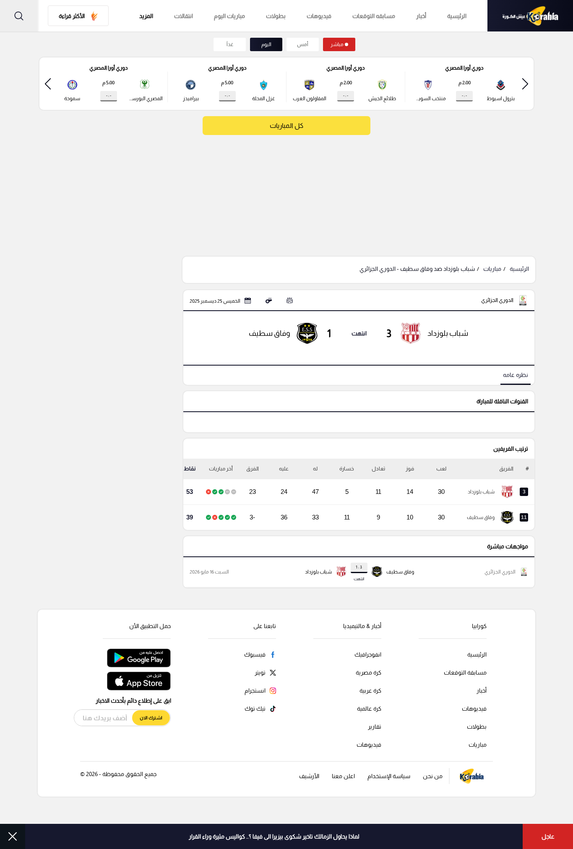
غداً (230, 44)
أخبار (421, 16)
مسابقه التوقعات (373, 16)
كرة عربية (370, 690)
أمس (302, 44)
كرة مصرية (368, 672)
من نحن (433, 776)
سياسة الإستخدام (388, 776)
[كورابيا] (530, 15)
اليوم (266, 44)
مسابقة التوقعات (465, 672)
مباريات (492, 268)
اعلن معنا (343, 776)
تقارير (374, 726)
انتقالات (183, 16)
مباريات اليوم (229, 16)
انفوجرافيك (367, 654)
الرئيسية (456, 16)
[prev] (525, 83)
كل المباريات (286, 125)
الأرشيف (309, 776)
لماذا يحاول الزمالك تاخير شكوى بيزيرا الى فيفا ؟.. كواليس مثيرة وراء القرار (274, 836)
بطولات (276, 16)
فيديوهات (319, 16)
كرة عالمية (369, 708)
